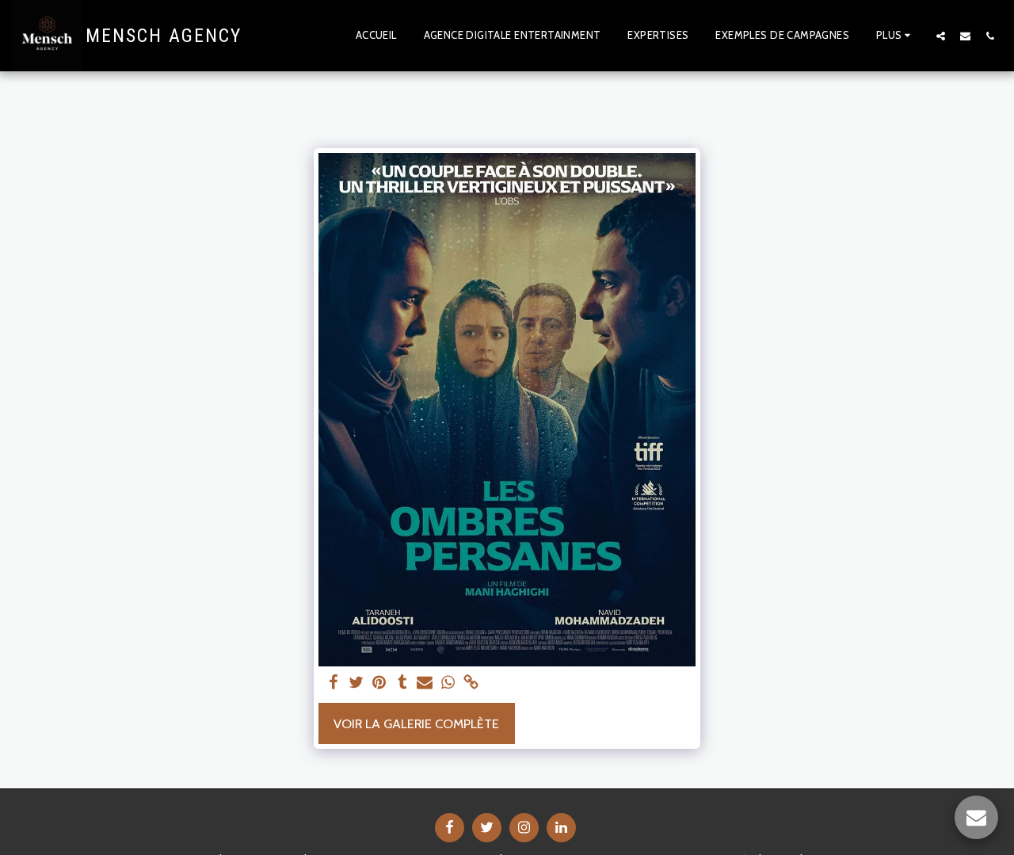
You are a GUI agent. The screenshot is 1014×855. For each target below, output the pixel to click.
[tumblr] (402, 683)
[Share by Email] (425, 683)
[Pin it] (379, 683)
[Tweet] (356, 683)
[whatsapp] (448, 683)
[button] (940, 35)
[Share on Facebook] (334, 683)
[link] (471, 683)
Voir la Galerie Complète (416, 723)
